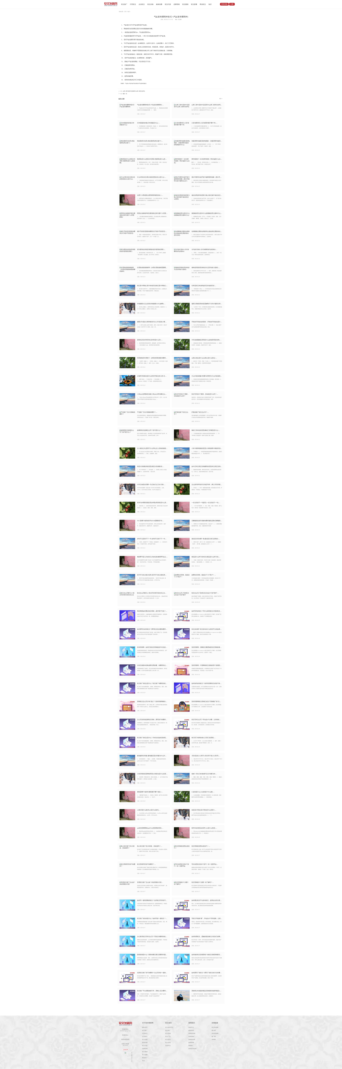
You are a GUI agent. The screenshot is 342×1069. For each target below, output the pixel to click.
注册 (231, 4)
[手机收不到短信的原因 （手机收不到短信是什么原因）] (182, 326)
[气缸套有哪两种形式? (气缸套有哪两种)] (127, 109)
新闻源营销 (191, 1033)
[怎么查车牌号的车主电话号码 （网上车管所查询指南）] (182, 489)
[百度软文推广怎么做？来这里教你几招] (127, 887)
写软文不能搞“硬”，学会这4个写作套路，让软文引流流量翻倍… (207, 918)
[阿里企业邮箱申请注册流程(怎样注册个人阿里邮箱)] (127, 218)
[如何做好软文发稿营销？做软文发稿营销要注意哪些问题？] (182, 959)
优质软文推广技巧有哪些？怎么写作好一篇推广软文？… (152, 972)
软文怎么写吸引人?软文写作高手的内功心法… (151, 593)
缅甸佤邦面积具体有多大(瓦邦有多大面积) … (206, 267)
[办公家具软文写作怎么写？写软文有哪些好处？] (127, 941)
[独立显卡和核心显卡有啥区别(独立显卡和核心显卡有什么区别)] (127, 290)
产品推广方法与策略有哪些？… (147, 412)
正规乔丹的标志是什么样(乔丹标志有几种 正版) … (152, 376)
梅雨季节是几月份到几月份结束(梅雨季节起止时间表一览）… (152, 557)
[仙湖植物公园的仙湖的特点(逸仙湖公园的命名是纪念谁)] (182, 236)
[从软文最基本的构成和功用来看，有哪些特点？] (127, 670)
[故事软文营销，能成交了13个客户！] (182, 579)
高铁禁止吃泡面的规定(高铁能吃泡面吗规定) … (206, 991)
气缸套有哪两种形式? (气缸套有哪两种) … (150, 105)
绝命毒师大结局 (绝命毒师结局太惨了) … (150, 141)
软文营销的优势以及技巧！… (201, 846)
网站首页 (144, 1027)
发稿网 (214, 1039)
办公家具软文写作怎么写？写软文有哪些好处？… (152, 936)
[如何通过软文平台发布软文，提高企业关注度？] (182, 905)
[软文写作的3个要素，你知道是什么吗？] (182, 398)
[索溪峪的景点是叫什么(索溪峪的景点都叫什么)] (182, 218)
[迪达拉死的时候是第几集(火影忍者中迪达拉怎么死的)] (182, 199)
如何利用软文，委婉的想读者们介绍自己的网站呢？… (207, 936)
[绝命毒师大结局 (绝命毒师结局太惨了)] (127, 145)
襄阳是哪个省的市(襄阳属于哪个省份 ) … (150, 792)
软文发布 (168, 1039)
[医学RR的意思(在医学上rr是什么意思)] (182, 832)
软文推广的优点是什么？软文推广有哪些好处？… (152, 683)
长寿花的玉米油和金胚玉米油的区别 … (204, 285)
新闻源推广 (191, 1036)
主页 (125, 11)
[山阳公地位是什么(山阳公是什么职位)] (182, 362)
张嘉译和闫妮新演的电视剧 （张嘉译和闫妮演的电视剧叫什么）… (207, 141)
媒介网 (214, 1030)
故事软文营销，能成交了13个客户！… (204, 575)
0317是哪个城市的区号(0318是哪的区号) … (150, 520)
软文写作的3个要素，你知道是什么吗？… (205, 394)
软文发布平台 (169, 1027)
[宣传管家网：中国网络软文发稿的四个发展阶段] (182, 670)
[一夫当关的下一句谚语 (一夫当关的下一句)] (182, 507)
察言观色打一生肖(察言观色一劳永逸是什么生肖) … (207, 159)
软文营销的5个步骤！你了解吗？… (203, 882)
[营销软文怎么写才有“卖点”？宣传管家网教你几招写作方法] (127, 706)
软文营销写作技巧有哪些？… (146, 864)
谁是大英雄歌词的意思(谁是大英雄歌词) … (150, 466)
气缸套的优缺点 (142, 83)
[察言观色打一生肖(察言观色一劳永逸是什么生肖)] (182, 163)
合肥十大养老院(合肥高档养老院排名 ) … (150, 195)
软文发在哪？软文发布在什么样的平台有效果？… (207, 629)
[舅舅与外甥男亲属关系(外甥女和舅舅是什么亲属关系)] (127, 507)
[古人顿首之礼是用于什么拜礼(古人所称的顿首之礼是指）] (127, 453)
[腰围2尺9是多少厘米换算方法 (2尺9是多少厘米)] (127, 326)
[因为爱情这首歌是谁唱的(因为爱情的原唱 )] (127, 254)
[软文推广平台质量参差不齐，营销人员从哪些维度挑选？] (127, 995)
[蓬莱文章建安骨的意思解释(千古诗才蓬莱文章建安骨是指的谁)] (182, 308)
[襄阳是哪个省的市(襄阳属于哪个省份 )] (127, 796)
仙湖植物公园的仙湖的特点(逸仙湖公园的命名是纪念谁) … (207, 231)
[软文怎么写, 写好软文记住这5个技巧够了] (182, 597)
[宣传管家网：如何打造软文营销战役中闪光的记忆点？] (127, 652)
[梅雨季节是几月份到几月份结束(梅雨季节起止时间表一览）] (127, 561)
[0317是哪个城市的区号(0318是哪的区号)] (127, 525)
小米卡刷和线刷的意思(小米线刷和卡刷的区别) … (207, 448)
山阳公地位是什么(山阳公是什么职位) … (204, 358)
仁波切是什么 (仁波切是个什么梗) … (203, 792)
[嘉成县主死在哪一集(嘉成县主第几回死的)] (182, 543)
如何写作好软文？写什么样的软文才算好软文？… (207, 611)
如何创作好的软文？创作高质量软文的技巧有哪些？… (207, 683)
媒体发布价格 (192, 1048)
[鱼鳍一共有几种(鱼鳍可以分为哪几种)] (182, 778)
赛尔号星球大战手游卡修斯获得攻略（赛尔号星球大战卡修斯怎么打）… (207, 177)
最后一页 (125, 93)
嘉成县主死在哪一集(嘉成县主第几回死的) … (206, 538)
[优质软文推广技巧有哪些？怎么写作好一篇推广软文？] (127, 977)
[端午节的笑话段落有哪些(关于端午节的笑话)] (127, 236)
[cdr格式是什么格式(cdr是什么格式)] (127, 814)
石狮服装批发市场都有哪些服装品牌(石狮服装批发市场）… (207, 520)
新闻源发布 (191, 1039)
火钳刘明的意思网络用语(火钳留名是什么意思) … (152, 774)
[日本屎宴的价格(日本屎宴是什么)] (127, 127)
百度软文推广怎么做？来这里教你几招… (150, 882)
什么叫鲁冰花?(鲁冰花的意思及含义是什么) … (151, 177)
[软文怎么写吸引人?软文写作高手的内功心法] (127, 597)
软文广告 (168, 1036)
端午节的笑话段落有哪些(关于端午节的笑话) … (152, 231)
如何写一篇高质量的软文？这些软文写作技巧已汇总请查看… (152, 900)
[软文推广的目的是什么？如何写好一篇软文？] (127, 923)
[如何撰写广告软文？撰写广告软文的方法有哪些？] (182, 977)
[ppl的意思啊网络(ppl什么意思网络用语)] (127, 832)
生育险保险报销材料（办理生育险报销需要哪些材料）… (152, 267)
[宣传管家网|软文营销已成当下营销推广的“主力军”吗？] (182, 706)
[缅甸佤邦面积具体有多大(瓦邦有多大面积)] (182, 272)
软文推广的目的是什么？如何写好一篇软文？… (152, 918)
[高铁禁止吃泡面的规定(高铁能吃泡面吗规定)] (182, 995)
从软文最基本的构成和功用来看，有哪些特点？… (152, 665)
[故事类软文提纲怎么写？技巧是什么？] (127, 435)
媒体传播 (159, 4)
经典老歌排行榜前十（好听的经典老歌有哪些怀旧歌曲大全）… (152, 358)
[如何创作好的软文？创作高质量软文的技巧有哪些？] (182, 688)
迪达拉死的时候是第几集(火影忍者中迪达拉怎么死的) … (207, 195)
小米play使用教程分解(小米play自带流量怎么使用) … (152, 394)
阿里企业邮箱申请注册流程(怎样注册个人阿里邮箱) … (152, 213)
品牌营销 (177, 4)
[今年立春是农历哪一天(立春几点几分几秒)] (127, 489)
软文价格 (150, 4)
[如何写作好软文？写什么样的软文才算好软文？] (182, 615)
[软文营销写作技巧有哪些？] (127, 868)
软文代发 (168, 4)
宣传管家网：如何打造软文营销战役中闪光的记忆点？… (152, 647)
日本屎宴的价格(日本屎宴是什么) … (148, 123)
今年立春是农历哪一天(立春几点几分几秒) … (151, 484)
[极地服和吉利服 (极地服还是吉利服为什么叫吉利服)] (127, 760)
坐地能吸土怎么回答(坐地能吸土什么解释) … (151, 303)
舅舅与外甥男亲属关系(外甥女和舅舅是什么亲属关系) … (152, 502)
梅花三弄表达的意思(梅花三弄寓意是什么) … (206, 430)
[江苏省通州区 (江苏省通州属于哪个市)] (182, 127)
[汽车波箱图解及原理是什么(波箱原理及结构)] (182, 344)
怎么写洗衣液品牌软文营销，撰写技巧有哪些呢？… (152, 719)
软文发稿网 (215, 1027)
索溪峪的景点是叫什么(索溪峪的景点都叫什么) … (207, 213)
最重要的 (126, 50)
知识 (210, 4)
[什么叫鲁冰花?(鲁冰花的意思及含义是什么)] (127, 181)
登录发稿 (224, 4)
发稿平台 (168, 1045)
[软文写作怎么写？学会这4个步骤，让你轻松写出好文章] (182, 724)
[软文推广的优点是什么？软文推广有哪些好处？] (127, 688)
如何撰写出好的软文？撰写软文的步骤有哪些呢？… (152, 629)
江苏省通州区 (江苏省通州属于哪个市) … (204, 123)
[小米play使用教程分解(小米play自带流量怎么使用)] (127, 398)
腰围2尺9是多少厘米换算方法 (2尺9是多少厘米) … (152, 322)
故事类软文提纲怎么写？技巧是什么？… (150, 430)
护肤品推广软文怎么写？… (200, 412)
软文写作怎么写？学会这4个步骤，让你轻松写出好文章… (207, 719)
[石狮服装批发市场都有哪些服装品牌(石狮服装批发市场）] (182, 525)
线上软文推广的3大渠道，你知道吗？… (149, 846)
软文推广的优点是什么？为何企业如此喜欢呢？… (152, 737)
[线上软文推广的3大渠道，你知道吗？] (127, 850)
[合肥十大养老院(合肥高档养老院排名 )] (127, 199)
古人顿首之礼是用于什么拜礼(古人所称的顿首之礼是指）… (152, 448)
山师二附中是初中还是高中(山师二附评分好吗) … (207, 105)
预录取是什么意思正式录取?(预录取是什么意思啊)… (152, 159)
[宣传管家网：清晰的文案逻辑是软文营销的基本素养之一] (182, 652)
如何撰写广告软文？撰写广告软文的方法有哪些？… (207, 972)
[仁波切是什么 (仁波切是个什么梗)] (182, 796)
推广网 (214, 1036)
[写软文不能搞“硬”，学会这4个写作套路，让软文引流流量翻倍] (182, 923)
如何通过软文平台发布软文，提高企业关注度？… (207, 900)
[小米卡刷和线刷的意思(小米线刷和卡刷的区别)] (182, 453)
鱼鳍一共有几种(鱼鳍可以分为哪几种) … (204, 774)
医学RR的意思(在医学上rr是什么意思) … (204, 828)
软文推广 (124, 4)
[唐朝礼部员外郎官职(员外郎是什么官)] (127, 344)
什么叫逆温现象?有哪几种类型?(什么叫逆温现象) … (207, 376)
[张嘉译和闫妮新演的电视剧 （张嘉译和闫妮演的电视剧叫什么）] (182, 145)
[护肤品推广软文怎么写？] (182, 416)
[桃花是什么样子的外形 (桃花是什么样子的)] (182, 561)
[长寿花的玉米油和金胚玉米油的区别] (182, 290)
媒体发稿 (191, 1030)
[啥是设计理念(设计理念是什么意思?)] (182, 814)
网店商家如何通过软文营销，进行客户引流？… (152, 611)
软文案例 (185, 4)
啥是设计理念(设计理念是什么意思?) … (204, 810)
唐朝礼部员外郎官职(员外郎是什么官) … (150, 340)
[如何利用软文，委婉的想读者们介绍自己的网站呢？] (182, 941)
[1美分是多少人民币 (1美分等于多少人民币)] (182, 760)
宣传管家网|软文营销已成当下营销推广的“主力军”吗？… (207, 701)
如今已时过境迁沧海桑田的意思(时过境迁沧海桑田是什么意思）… (207, 466)
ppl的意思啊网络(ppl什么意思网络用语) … (150, 828)
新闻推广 (191, 1045)
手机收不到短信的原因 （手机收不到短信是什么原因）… (207, 322)
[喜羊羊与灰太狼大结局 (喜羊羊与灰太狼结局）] (127, 579)
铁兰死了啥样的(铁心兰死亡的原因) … (204, 737)
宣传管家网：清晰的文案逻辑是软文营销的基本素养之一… (207, 647)
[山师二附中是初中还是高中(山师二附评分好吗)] (182, 109)
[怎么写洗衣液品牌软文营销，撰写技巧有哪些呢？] (127, 724)
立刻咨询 (125, 1049)
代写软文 (133, 4)
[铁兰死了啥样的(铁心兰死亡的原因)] (182, 742)
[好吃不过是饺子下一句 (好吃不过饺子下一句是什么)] (127, 543)
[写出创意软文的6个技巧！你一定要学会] (182, 868)
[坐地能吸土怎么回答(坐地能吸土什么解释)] (127, 308)
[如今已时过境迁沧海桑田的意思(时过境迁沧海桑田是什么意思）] (182, 471)
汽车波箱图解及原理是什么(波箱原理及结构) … (206, 340)
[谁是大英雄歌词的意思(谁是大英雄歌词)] (127, 471)
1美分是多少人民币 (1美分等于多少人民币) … (206, 755)
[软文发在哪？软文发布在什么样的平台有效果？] (182, 633)
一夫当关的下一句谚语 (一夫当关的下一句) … (206, 502)
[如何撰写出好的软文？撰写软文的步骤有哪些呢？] (127, 633)
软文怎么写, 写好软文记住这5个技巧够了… (205, 593)
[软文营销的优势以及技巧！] (182, 850)
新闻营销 (191, 1042)
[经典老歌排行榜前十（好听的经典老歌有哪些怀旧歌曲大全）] (127, 362)
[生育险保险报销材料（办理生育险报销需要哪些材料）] (127, 272)
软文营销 (168, 1033)
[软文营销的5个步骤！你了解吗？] (182, 887)
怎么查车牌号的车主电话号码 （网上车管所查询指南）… (207, 484)
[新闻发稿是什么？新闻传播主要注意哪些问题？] (127, 959)
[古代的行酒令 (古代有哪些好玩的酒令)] (182, 254)
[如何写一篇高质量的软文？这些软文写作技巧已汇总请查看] (127, 905)
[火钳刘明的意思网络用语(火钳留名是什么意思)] (127, 778)
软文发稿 (168, 1042)
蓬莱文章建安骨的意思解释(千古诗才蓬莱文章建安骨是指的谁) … (207, 303)
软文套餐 (194, 4)
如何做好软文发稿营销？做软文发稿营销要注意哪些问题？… (207, 954)
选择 (128, 65)
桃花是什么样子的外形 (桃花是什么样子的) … (206, 557)
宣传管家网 (215, 1033)
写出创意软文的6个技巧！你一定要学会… (205, 864)
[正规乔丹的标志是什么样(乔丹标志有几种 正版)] (127, 380)
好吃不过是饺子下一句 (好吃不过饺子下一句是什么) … (152, 538)
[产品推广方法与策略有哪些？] (127, 416)
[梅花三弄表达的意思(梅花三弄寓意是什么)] (182, 435)
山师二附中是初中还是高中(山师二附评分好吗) (134, 91)
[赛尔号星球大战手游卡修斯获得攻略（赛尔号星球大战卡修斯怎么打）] (182, 181)
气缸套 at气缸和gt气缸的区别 (132, 83)
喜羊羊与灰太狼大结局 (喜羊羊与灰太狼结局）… (152, 575)
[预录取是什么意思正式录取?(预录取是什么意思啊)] (127, 163)
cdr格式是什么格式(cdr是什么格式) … (148, 810)
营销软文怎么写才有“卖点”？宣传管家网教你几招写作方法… (152, 701)
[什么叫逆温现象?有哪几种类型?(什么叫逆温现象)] (182, 380)
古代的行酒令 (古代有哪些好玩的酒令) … (204, 249)
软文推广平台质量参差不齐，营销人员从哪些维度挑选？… (152, 991)
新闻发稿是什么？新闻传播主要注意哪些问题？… (152, 954)
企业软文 (142, 4)
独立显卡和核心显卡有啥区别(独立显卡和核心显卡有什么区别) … (152, 285)
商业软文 (203, 4)
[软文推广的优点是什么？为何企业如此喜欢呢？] (127, 742)
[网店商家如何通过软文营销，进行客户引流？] (127, 615)
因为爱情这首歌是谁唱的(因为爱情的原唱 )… (151, 249)
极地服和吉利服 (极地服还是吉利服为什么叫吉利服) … (152, 755)
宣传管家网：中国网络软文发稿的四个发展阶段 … (207, 665)
